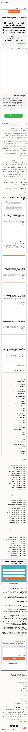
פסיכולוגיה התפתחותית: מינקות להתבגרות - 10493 (15, 183)
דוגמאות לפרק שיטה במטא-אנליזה (18, 543)
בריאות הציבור (20, 390)
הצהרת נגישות (23, 700)
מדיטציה (14, 171)
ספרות (22, 434)
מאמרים (25, 684)
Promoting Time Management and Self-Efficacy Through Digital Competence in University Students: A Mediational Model (15, 623)
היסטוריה (21, 395)
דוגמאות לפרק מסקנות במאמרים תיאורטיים (16, 524)
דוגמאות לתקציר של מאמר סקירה (19, 545)
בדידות (8, 162)
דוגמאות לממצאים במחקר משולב (19, 491)
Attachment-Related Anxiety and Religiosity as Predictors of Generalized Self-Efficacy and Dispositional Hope (14, 349)
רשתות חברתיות (16, 178)
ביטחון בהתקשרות (19, 164)
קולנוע (22, 446)
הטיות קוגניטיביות (18, 166)
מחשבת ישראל (20, 417)
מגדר (22, 408)
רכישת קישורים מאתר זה (21, 703)
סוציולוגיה (21, 431)
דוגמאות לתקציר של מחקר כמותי (19, 553)
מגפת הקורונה (19, 171)
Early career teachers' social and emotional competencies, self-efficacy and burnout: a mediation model (14, 215)
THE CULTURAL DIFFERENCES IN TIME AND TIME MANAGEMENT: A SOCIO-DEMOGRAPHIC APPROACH (15, 628)
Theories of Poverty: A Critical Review (17, 609)
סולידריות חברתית (15, 173)
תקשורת (22, 453)
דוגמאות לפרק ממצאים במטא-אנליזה (18, 516)
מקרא (22, 424)
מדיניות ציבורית (20, 410)
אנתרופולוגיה (20, 381)
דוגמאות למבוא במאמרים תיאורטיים (18, 479)
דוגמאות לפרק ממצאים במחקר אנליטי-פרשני (16, 512)
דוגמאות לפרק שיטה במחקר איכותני (18, 538)
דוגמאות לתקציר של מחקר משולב (19, 555)
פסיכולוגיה (21, 439)
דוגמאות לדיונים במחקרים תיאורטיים (18, 471)
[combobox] (23, 6)
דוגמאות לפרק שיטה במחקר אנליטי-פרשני (16, 540)
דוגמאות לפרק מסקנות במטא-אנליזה (18, 530)
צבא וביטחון (21, 443)
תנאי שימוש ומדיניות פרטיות (20, 698)
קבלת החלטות (11, 176)
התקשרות (24, 168)
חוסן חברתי (13, 168)
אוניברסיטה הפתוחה (9, 187)
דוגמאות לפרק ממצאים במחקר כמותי (18, 514)
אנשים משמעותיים (14, 162)
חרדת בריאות (21, 169)
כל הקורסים (24, 692)
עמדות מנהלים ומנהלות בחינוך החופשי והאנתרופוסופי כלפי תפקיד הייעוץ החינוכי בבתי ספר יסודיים (14, 605)
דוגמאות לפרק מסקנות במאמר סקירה (18, 522)
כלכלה (22, 405)
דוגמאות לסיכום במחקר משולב (19, 503)
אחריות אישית (8, 161)
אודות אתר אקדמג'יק (22, 683)
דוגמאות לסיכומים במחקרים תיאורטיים (17, 505)
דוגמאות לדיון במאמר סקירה (20, 462)
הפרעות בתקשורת (19, 396)
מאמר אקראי (24, 686)
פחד (25, 174)
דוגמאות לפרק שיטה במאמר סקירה (18, 534)
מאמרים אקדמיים (20, 16)
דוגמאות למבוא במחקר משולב (19, 487)
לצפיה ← (23, 224)
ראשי (25, 16)
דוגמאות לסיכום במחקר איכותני (19, 497)
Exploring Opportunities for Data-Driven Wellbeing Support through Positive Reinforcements (14, 269)
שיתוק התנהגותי (9, 178)
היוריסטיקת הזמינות (8, 166)
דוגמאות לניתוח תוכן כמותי (20, 493)
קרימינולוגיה (21, 448)
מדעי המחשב (20, 414)
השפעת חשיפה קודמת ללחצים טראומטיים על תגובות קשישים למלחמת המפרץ (14, 296)
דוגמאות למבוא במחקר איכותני (19, 481)
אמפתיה (21, 162)
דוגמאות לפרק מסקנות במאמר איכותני (17, 518)
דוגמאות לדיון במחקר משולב (20, 470)
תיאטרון (22, 451)
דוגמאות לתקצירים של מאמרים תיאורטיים (17, 547)
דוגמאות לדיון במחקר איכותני (20, 464)
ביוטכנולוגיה (21, 384)
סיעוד (22, 433)
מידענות (22, 419)
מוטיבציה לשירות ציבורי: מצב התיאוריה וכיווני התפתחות (14, 322)
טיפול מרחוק (14, 169)
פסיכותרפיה (9, 174)
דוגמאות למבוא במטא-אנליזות (19, 489)
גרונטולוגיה (21, 393)
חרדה (25, 169)
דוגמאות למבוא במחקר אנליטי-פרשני (18, 483)
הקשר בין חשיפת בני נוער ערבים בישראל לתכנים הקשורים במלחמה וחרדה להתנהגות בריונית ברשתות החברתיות (15, 598)
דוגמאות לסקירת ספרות (21, 507)
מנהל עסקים (21, 421)
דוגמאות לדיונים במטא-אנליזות (19, 473)
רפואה (22, 450)
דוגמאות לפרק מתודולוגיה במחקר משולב (17, 532)
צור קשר (25, 688)
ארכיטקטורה (21, 383)
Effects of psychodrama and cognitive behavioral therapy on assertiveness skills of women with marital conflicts (14, 634)
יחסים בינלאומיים (19, 403)
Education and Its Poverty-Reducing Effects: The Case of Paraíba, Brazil (14, 612)
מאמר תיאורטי (21, 44)
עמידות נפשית (7, 173)
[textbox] (23, 6)
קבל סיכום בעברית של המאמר (14, 116)
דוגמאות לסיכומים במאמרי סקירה (19, 495)
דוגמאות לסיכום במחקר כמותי (19, 501)
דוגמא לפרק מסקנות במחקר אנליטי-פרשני (16, 526)
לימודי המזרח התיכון (19, 407)
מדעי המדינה (21, 412)
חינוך (22, 398)
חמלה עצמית (7, 168)
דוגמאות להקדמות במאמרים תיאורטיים (17, 475)
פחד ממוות (21, 174)
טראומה (8, 169)
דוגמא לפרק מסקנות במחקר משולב (18, 528)
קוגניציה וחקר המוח (19, 445)
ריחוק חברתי (24, 178)
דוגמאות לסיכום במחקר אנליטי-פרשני (18, 499)
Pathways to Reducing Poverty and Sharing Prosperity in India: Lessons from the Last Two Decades (15, 592)
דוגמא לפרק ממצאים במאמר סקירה (18, 508)
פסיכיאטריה (21, 441)
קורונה (6, 176)
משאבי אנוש (21, 426)
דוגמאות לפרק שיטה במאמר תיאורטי (18, 536)
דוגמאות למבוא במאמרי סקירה (19, 477)
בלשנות (22, 388)
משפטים (21, 427)
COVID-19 (14, 161)
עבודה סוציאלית (20, 436)
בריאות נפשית (11, 164)
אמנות (22, 379)
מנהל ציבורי (21, 422)
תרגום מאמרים (23, 690)
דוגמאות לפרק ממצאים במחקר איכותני (17, 510)
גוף (6, 164)
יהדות (22, 402)
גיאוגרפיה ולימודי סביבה (18, 391)
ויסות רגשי (19, 168)
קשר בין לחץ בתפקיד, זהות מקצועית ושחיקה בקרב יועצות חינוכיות (14, 242)
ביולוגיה (22, 386)
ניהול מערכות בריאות (19, 429)
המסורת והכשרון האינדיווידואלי (19, 601)
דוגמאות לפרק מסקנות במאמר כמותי (18, 520)
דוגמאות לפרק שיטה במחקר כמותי (18, 541)
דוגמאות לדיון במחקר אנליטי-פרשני (18, 466)
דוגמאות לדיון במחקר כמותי (20, 468)
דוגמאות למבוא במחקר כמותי (20, 485)
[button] (26, 2)
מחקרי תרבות (21, 415)
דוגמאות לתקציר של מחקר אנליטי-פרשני (17, 551)
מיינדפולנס (8, 171)
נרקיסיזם (22, 173)
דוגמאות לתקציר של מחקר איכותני (18, 549)
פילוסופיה (21, 438)
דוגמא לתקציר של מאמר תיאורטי (12, 189)
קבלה (16, 176)
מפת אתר (24, 702)
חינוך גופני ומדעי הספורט (18, 400)
